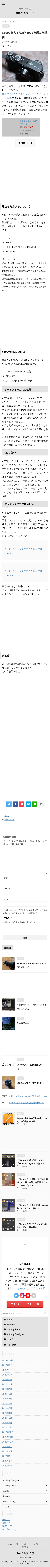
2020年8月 (7, 1451)
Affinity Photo (14, 1329)
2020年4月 (7, 1465)
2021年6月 (7, 1403)
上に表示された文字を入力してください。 (20, 922)
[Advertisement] (25, 175)
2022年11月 (7, 1360)
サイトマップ (38, 1544)
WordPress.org (9, 1529)
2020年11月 (7, 1437)
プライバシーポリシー (22, 1544)
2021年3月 (7, 1418)
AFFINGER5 (26, 1563)
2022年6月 (7, 1365)
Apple (10, 1319)
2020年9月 (7, 1446)
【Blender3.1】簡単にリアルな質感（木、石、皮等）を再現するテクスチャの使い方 (32, 1182)
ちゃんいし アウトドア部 (31, 1288)
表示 (29, 143)
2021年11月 (7, 1384)
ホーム (9, 1544)
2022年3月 (7, 1374)
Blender (11, 1324)
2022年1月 (7, 1379)
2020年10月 (7, 1441)
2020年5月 (7, 1461)
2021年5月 (7, 1408)
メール (6, 888)
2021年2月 (7, 1422)
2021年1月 (7, 1427)
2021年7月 (7, 1398)
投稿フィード (8, 1522)
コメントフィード (10, 1526)
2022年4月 (7, 1370)
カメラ (6, 816)
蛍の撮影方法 (23, 1023)
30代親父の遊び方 (25, 1557)
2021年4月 (7, 1413)
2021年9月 (7, 1389)
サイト (6, 899)
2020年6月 (7, 1456)
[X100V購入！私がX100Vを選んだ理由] (28, 804)
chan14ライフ (25, 12)
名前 (5, 878)
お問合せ (11, 1344)
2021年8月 (7, 1394)
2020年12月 (7, 1432)
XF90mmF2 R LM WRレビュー (31, 1083)
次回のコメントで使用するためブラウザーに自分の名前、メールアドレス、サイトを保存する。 (25, 911)
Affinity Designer (15, 1334)
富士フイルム (9, 820)
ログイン (6, 1519)
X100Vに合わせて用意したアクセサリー (26, 1102)
